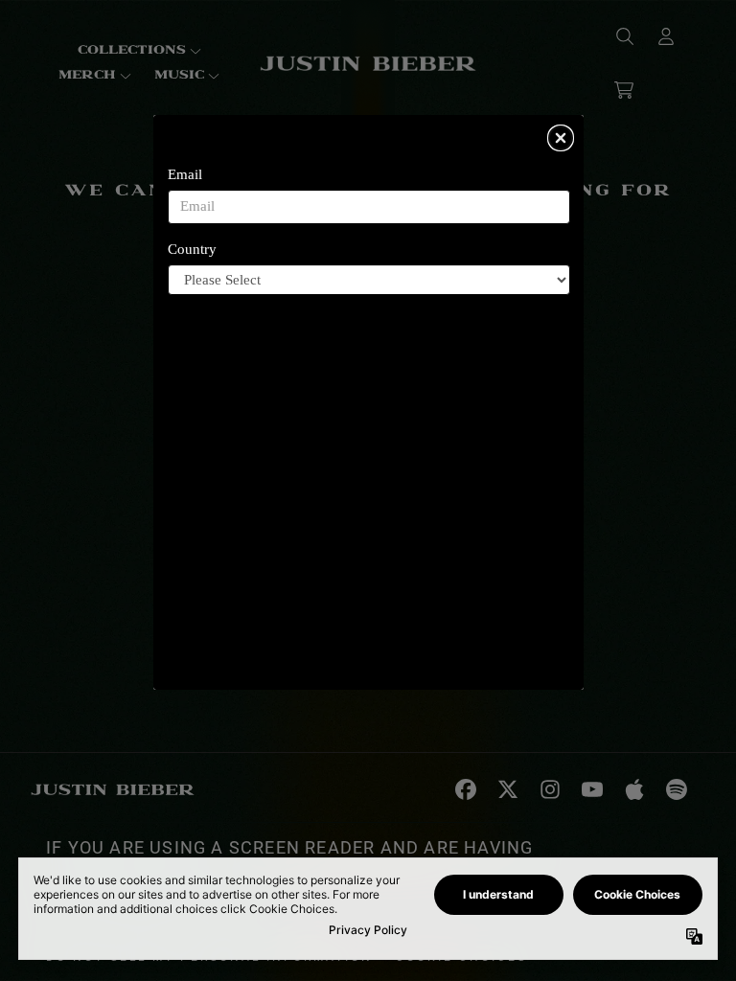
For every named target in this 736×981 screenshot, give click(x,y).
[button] (560, 137)
